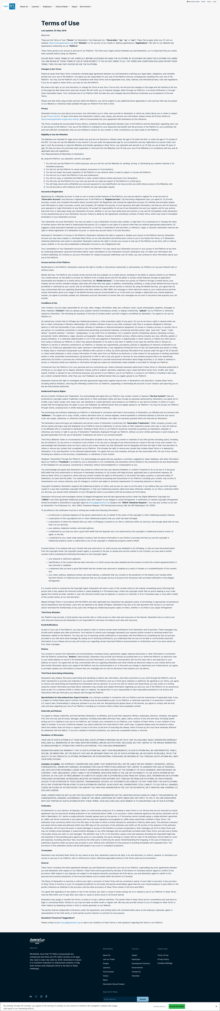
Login (214, 1)
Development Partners (141, 963)
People (106, 963)
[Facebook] (46, 996)
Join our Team (109, 959)
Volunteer (136, 976)
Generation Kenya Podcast (113, 984)
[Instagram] (41, 996)
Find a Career (108, 972)
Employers (47, 6)
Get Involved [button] (85, 6)
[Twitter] (36, 996)
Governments (137, 967)
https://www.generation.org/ (61, 43)
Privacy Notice (53, 116)
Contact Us (136, 972)
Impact (203, 1)
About (209, 1)
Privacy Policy (163, 959)
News (105, 980)
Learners (35, 6)
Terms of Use (163, 955)
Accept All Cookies (177, 1006)
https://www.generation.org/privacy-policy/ (60, 119)
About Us (24, 6)
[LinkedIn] (31, 996)
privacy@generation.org (99, 502)
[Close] (216, 1006)
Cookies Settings (165, 963)
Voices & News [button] (62, 6)
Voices (105, 976)
